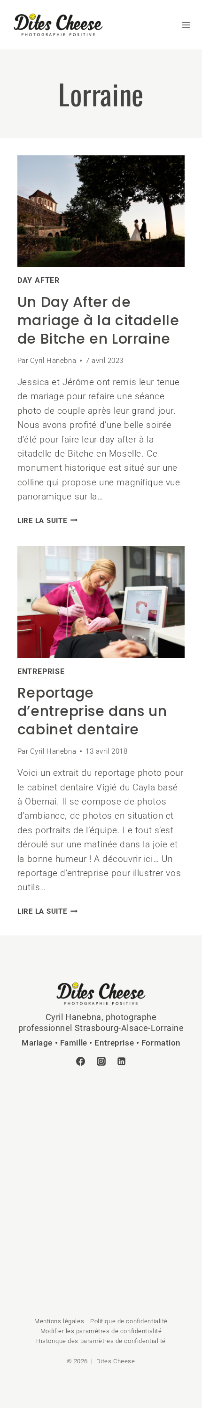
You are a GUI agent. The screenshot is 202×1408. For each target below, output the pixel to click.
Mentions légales (59, 1321)
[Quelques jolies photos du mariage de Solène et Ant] (59, 1123)
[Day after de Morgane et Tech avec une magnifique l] (143, 1123)
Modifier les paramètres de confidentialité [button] (101, 1331)
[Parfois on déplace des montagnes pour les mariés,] (59, 1216)
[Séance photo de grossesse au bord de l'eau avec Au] (59, 1170)
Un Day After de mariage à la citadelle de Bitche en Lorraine (98, 320)
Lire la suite (47, 520)
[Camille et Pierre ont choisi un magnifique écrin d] (59, 1263)
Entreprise (41, 671)
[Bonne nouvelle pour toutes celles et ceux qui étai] (143, 1170)
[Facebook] (80, 1061)
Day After (38, 280)
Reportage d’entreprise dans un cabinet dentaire (92, 711)
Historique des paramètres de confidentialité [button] (101, 1340)
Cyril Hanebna (53, 360)
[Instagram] (101, 1061)
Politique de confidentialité (129, 1321)
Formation (160, 1042)
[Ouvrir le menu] (181, 25)
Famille (73, 1042)
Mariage (37, 1042)
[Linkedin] (122, 1061)
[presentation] (101, 211)
